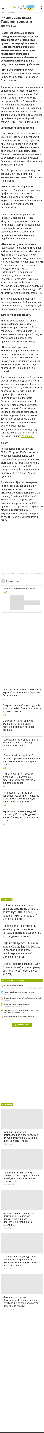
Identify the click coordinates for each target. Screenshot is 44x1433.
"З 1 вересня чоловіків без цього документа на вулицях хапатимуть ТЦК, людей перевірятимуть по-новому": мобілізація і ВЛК (20, 912)
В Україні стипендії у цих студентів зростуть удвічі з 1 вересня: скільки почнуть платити (22, 708)
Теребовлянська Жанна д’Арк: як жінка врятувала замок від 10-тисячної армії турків (21, 742)
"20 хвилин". (27, 436)
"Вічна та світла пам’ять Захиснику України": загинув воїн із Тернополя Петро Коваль (22, 692)
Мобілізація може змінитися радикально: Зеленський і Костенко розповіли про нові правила (18, 725)
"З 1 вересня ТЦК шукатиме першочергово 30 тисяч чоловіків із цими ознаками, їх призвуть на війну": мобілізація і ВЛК (21, 797)
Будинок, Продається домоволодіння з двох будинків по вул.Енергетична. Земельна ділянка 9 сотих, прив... (20, 1136)
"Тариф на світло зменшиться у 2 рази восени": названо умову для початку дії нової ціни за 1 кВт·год (22, 969)
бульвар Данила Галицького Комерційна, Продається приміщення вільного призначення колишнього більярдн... (18, 1219)
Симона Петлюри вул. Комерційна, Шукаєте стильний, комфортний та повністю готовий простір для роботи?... (21, 1302)
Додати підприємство (22, 1025)
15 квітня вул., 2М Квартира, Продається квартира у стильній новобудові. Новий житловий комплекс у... (21, 1177)
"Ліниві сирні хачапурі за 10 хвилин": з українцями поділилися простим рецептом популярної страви (21, 760)
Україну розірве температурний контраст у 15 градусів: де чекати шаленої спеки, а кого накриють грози (21, 816)
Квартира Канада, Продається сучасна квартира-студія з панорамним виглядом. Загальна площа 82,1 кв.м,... (21, 1261)
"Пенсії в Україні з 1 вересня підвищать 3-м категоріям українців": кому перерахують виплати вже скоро (19, 778)
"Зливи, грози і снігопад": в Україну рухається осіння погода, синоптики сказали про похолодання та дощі (22, 931)
